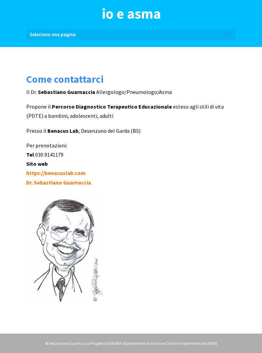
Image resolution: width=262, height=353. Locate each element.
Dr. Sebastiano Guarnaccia (58, 182)
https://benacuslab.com (56, 173)
